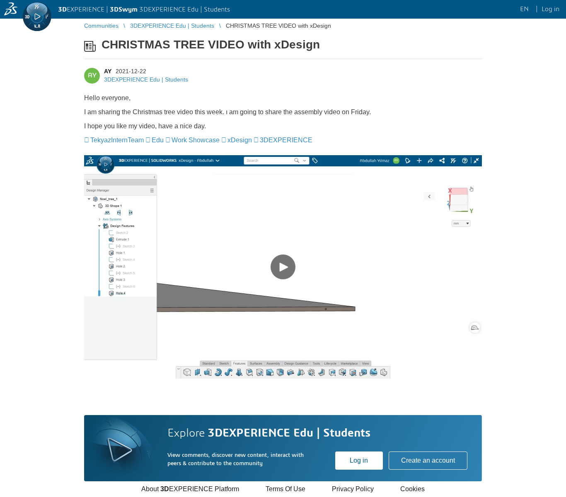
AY (107, 71)
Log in (359, 460)
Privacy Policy (353, 488)
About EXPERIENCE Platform (190, 488)
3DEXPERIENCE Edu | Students (146, 79)
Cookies (412, 488)
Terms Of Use (285, 488)
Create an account (428, 460)
